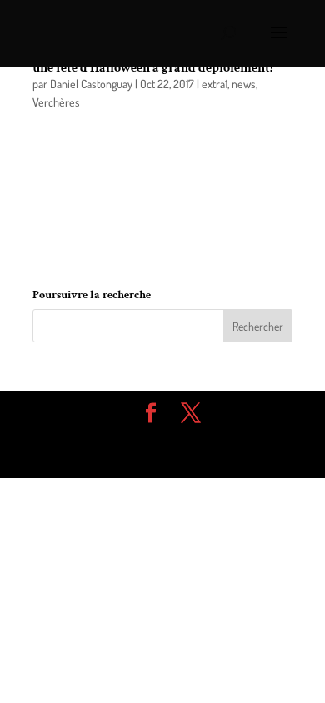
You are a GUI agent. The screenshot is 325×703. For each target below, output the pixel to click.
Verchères (56, 102)
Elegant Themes (150, 438)
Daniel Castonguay (91, 84)
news (244, 84)
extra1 (215, 84)
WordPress (162, 456)
